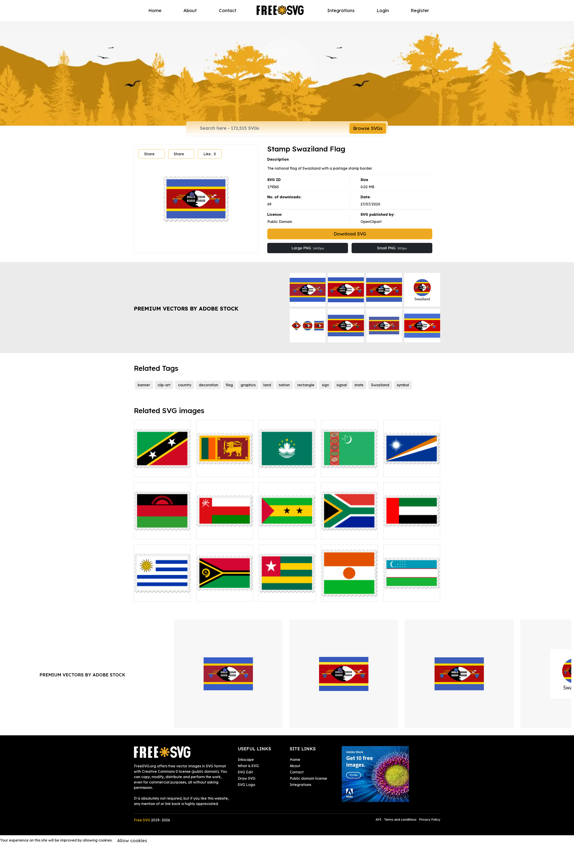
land (267, 385)
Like (209, 154)
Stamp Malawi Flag (156, 533)
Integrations (340, 10)
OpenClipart (371, 221)
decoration (208, 385)
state (358, 385)
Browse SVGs (367, 128)
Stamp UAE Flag (402, 533)
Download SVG (350, 234)
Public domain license (308, 778)
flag (229, 385)
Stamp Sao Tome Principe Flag (287, 530)
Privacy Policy (429, 820)
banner (144, 385)
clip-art (164, 385)
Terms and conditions (400, 820)
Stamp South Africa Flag (347, 533)
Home (154, 10)
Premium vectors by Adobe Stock (186, 308)
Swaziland (380, 385)
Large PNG (307, 248)
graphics (248, 385)
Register (420, 10)
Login (383, 10)
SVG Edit (245, 772)
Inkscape (246, 759)
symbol (403, 385)
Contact (227, 10)
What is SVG (248, 766)
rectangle (305, 385)
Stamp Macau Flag (280, 470)
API (379, 820)
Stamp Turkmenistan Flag (348, 470)
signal (342, 385)
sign (325, 385)
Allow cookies (132, 840)
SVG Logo (246, 784)
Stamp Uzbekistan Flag (408, 595)
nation (284, 385)
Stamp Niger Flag (341, 595)
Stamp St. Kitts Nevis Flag (161, 470)
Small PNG (392, 248)
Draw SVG (246, 778)
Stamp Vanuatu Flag (219, 595)
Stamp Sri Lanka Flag (220, 470)
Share (149, 154)
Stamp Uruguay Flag (157, 595)
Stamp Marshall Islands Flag (411, 468)
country (184, 385)
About (190, 10)
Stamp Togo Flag (278, 595)
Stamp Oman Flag (217, 533)
